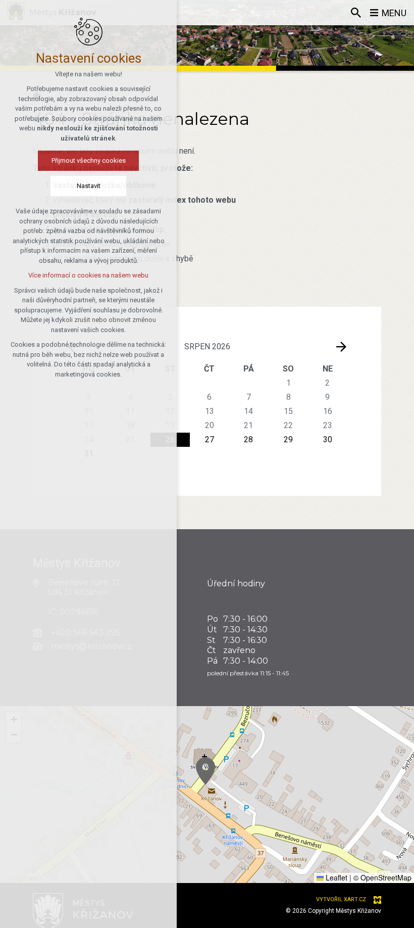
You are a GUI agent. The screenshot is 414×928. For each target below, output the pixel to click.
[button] (205, 771)
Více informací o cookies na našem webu (88, 275)
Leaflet (335, 877)
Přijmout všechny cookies (88, 160)
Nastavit (88, 186)
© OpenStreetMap (382, 877)
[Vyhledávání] (356, 13)
